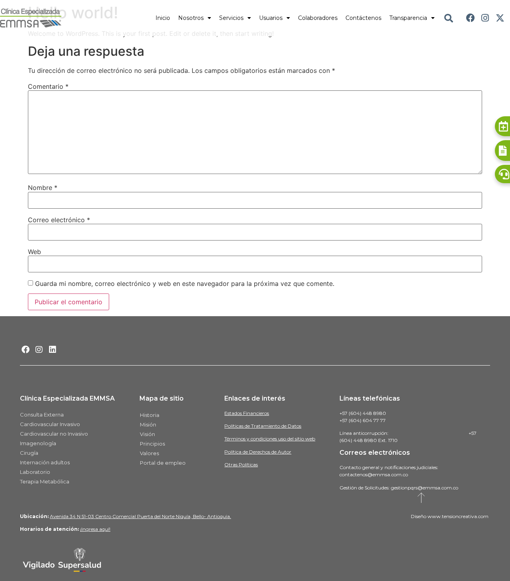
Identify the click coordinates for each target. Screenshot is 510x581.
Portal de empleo (163, 463)
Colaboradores (317, 18)
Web (34, 251)
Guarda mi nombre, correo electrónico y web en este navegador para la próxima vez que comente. (184, 283)
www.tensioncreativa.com (458, 516)
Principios (152, 443)
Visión (147, 434)
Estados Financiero (245, 413)
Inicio (162, 18)
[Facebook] (471, 18)
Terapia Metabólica (44, 481)
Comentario (48, 86)
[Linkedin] (52, 349)
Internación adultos (45, 462)
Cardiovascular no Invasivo (54, 433)
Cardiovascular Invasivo (50, 424)
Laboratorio (35, 472)
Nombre (42, 187)
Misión (148, 424)
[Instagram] (485, 18)
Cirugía (29, 453)
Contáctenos (363, 18)
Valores (149, 453)
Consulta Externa (42, 414)
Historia (149, 415)
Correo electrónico (59, 220)
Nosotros (191, 18)
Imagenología (38, 443)
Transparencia (408, 18)
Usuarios (270, 18)
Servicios (231, 18)
